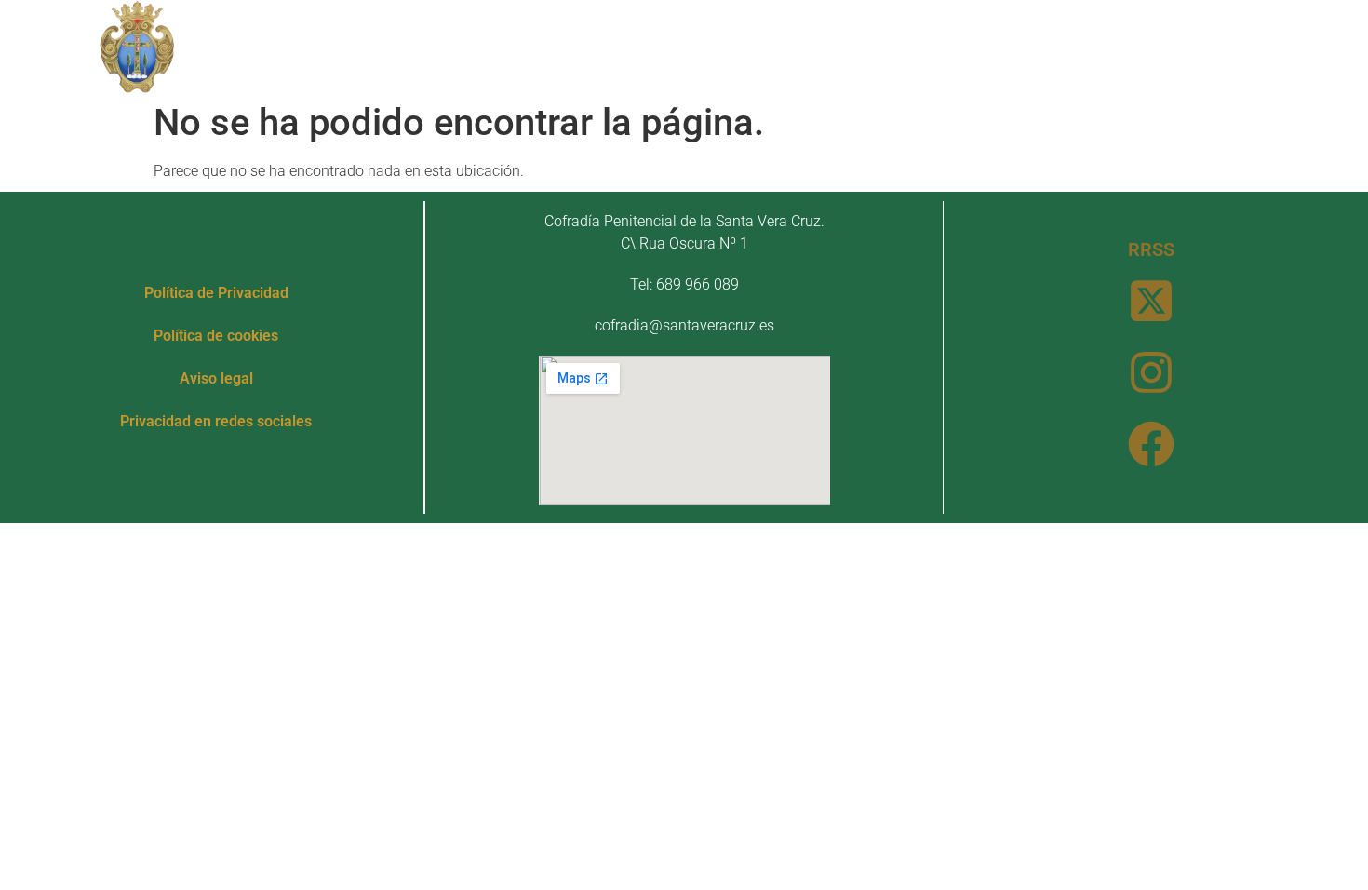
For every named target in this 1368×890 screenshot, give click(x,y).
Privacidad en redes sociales (216, 421)
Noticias (914, 46)
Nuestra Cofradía (421, 46)
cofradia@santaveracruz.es (684, 325)
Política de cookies (216, 335)
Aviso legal (216, 378)
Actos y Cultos (760, 46)
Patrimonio (595, 46)
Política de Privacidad (216, 293)
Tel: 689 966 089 (684, 284)
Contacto (1020, 46)
